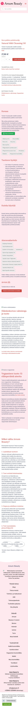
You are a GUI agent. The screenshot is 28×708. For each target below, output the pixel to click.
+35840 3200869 (10, 690)
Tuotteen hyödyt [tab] (9, 160)
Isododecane (19, 249)
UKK (14, 597)
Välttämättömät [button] (11, 700)
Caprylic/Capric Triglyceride (9, 258)
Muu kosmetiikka (14, 659)
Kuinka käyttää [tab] (8, 205)
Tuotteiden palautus (14, 604)
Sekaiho (5, 153)
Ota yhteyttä (14, 607)
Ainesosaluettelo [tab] (9, 240)
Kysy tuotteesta (9, 133)
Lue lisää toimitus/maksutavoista (11, 85)
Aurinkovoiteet (14, 649)
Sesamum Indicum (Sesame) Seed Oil (11, 261)
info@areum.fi (14, 688)
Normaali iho (6, 145)
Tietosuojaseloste (14, 600)
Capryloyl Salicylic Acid (7, 267)
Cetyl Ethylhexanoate (7, 246)
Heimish (14, 626)
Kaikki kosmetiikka (14, 646)
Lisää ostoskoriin (18, 59)
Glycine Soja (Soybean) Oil (8, 252)
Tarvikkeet (14, 663)
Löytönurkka (14, 666)
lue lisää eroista (20, 395)
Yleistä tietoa (14, 584)
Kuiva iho (5, 141)
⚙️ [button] (3, 700)
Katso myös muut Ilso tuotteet (11, 69)
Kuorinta (13, 141)
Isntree (14, 630)
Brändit (14, 613)
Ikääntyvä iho (6, 139)
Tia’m (14, 633)
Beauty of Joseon (14, 620)
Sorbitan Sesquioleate (7, 255)
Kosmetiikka (16, 139)
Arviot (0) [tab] (6, 282)
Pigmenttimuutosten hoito (9, 150)
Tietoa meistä (14, 590)
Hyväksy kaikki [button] (6, 704)
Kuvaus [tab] (5, 111)
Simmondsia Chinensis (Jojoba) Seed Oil (12, 264)
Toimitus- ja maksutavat (14, 594)
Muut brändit (14, 636)
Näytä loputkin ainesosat (8, 270)
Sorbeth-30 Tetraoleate (7, 249)
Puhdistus (21, 150)
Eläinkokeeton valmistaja (9, 93)
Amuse (14, 616)
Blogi (14, 587)
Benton (14, 623)
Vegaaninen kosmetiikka (16, 153)
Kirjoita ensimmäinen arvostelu (11, 290)
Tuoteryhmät (14, 643)
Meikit (14, 656)
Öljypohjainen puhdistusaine (10, 147)
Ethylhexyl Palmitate (7, 243)
